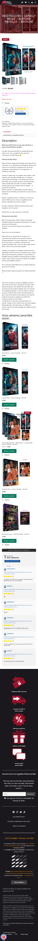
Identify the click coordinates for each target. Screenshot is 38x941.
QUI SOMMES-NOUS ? (19, 817)
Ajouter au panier (9, 359)
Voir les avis (20, 113)
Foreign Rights (24, 934)
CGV (16, 934)
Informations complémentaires (13, 135)
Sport (8, 126)
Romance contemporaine (23, 124)
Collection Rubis (12, 123)
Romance (14, 124)
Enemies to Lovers (20, 123)
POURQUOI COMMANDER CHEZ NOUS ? (19, 821)
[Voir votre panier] (32, 2)
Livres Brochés (29, 123)
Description (7, 131)
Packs (10, 124)
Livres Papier (5, 124)
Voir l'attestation (12, 561)
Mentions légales (7, 934)
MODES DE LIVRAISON (19, 826)
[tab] (19, 131)
